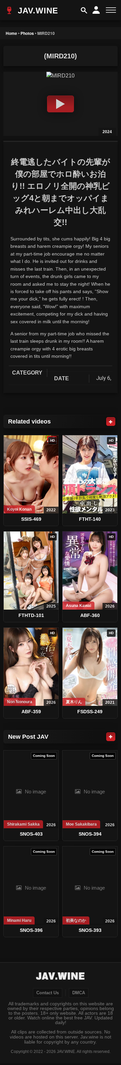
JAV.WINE (36, 10)
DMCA (78, 993)
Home (11, 33)
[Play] (60, 104)
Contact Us (47, 993)
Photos (27, 33)
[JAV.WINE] (60, 977)
